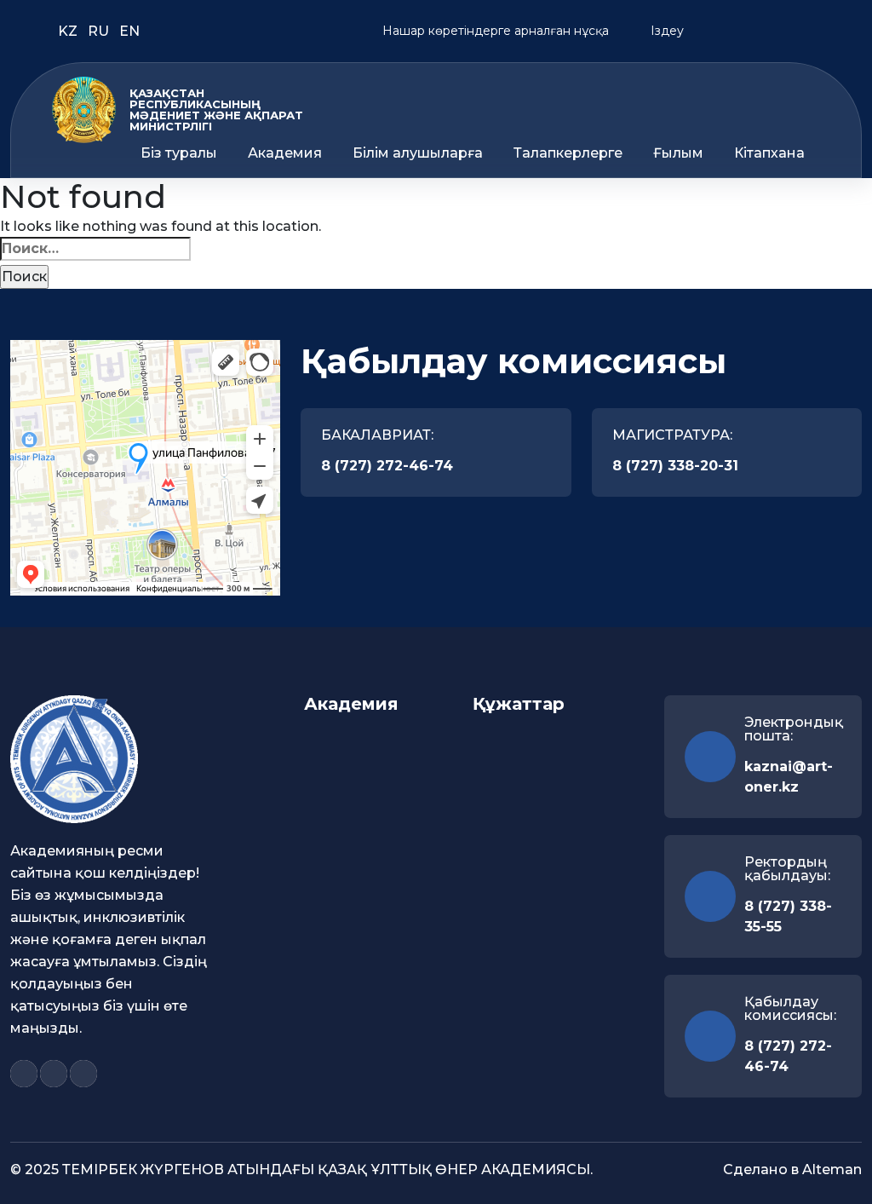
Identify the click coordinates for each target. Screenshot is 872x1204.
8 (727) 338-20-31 (675, 466)
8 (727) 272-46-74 (387, 466)
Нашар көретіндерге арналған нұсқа (494, 30)
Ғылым (678, 153)
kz (69, 31)
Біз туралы (179, 153)
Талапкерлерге (567, 153)
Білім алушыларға (418, 153)
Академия (285, 153)
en (129, 31)
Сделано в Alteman (792, 1169)
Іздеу (665, 30)
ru (100, 31)
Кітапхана (769, 153)
